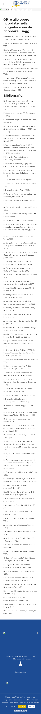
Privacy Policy (20, 711)
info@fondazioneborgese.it (20, 659)
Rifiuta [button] (31, 706)
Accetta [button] (22, 706)
